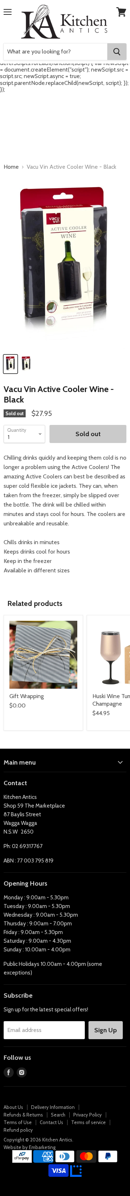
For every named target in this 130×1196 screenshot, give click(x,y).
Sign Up (105, 1030)
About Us (13, 1107)
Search (58, 1115)
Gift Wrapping (26, 696)
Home (11, 167)
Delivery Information (53, 1107)
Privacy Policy (87, 1115)
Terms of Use (18, 1122)
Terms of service (88, 1122)
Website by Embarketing (30, 1147)
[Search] (116, 51)
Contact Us (51, 1122)
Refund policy (18, 1130)
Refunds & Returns (23, 1115)
